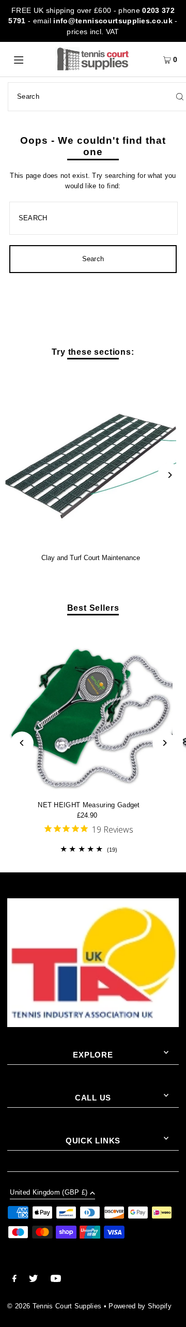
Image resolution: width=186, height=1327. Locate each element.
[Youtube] (56, 1280)
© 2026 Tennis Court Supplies (55, 1306)
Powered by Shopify (140, 1306)
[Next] (169, 475)
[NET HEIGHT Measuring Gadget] (89, 709)
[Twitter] (33, 1280)
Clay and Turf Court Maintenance (90, 558)
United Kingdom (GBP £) (48, 1192)
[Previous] (22, 743)
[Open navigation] (30, 59)
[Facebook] (14, 1280)
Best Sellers (93, 607)
